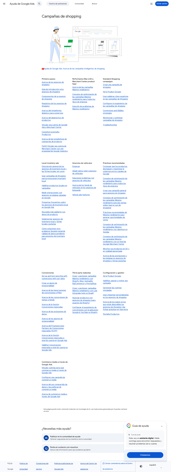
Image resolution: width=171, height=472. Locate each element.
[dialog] (145, 441)
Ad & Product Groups (112, 92)
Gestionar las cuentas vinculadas (112, 289)
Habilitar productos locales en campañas (54, 187)
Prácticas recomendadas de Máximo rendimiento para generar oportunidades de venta (115, 216)
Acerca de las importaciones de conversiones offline (54, 291)
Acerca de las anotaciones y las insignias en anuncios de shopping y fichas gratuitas (115, 258)
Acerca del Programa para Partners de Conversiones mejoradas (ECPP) (53, 328)
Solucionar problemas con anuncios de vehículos (83, 179)
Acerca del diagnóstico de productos (53, 119)
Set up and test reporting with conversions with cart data (54, 277)
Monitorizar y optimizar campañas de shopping (113, 119)
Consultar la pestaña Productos (50, 133)
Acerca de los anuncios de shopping (53, 83)
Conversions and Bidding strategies (113, 111)
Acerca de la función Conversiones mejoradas (52, 305)
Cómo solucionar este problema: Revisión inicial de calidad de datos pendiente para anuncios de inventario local (53, 234)
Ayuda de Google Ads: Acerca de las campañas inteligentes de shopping (74, 69)
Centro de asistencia (58, 4)
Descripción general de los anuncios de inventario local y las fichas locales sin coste (54, 169)
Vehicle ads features (81, 195)
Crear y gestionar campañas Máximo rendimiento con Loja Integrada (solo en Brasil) (84, 290)
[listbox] (155, 466)
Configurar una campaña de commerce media (53, 378)
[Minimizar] (161, 425)
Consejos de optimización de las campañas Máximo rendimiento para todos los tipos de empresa (84, 98)
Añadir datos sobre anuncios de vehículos (84, 172)
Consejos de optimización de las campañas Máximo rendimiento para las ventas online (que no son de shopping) (115, 203)
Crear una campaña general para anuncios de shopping (114, 191)
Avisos (94, 4)
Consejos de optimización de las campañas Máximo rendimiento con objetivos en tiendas (115, 228)
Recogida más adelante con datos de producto (53, 213)
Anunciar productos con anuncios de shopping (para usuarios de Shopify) (84, 300)
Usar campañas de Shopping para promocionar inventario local (54, 178)
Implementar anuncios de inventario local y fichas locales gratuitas (52, 221)
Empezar (76, 166)
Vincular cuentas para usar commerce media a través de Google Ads (54, 370)
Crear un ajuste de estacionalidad (49, 284)
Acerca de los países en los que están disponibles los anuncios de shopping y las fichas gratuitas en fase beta (115, 306)
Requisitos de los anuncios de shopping (54, 104)
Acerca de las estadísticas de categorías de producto (54, 140)
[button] (4, 4)
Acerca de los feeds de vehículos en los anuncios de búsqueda (84, 187)
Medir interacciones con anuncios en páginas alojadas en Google (54, 195)
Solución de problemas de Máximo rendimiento (83, 107)
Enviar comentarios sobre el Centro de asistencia (117, 466)
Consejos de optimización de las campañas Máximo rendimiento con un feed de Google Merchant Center (115, 240)
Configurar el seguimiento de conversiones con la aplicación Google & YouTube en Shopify (85, 310)
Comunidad (79, 4)
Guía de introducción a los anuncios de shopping (53, 90)
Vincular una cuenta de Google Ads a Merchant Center (54, 126)
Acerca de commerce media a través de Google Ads (54, 395)
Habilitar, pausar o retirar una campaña (115, 282)
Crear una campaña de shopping (112, 86)
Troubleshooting (110, 125)
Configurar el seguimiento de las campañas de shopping (115, 104)
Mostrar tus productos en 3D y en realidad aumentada (116, 250)
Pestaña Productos (111, 314)
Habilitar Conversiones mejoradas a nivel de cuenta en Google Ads (55, 347)
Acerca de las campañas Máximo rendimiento (82, 88)
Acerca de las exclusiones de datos (54, 312)
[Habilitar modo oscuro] (141, 466)
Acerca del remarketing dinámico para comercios (52, 111)
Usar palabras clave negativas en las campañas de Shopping (115, 97)
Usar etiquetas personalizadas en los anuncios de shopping (116, 296)
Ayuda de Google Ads (22, 3)
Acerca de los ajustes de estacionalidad (52, 320)
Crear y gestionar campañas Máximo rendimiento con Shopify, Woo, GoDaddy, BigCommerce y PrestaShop (84, 280)
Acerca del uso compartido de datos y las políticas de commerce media (54, 387)
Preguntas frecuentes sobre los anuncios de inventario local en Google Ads (55, 205)
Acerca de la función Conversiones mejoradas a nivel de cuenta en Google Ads (54, 338)
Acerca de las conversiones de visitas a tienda (55, 298)
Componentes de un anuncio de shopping (54, 97)
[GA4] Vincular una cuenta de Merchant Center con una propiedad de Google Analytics (55, 148)
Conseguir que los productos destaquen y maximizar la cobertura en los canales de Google (115, 170)
